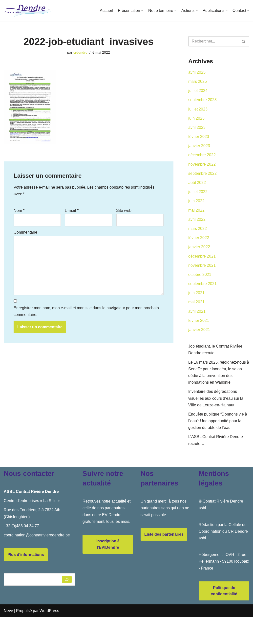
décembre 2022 (202, 155)
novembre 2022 (202, 164)
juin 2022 (196, 201)
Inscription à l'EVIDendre (108, 544)
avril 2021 (197, 311)
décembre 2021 (202, 256)
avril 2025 (197, 72)
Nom (19, 210)
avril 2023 (197, 127)
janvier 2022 (199, 247)
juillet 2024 (198, 90)
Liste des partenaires (164, 534)
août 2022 (197, 182)
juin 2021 (196, 293)
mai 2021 (196, 302)
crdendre (80, 52)
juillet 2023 (198, 109)
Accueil (106, 10)
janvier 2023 (199, 146)
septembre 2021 (202, 284)
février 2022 (198, 238)
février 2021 (198, 320)
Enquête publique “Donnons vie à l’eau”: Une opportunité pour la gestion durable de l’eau (217, 421)
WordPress (49, 611)
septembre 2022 (202, 173)
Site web (123, 210)
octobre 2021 (199, 274)
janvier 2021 (199, 330)
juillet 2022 (198, 192)
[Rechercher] (243, 41)
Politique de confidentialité (224, 591)
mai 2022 (196, 210)
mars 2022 (197, 228)
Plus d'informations (25, 554)
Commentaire (25, 232)
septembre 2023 (202, 100)
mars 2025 (197, 81)
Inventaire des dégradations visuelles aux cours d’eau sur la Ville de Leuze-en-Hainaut (215, 398)
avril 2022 (197, 219)
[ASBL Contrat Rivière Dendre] (28, 10)
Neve (8, 611)
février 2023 (198, 136)
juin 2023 (196, 118)
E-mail (72, 210)
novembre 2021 (202, 265)
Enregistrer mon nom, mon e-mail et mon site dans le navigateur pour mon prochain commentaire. (86, 311)
